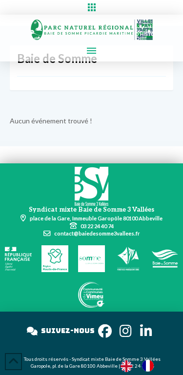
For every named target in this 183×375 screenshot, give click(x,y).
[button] (91, 7)
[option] (150, 366)
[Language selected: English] (142, 365)
